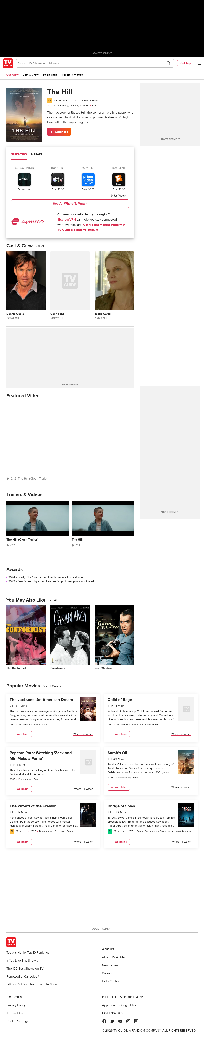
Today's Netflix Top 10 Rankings (27, 953)
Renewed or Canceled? (22, 977)
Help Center (110, 981)
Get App (185, 63)
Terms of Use (15, 1013)
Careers (107, 973)
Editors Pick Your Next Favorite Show (32, 984)
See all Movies (52, 686)
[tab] (19, 155)
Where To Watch (83, 734)
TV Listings (50, 74)
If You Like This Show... (22, 961)
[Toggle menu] (199, 63)
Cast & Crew (31, 74)
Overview (12, 74)
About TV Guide (113, 957)
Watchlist (61, 132)
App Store (109, 1005)
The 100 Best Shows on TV (25, 969)
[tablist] (70, 155)
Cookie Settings (17, 1021)
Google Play (127, 1005)
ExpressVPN (67, 220)
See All (40, 246)
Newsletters (110, 965)
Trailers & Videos (72, 74)
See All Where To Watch (70, 204)
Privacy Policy (16, 1005)
